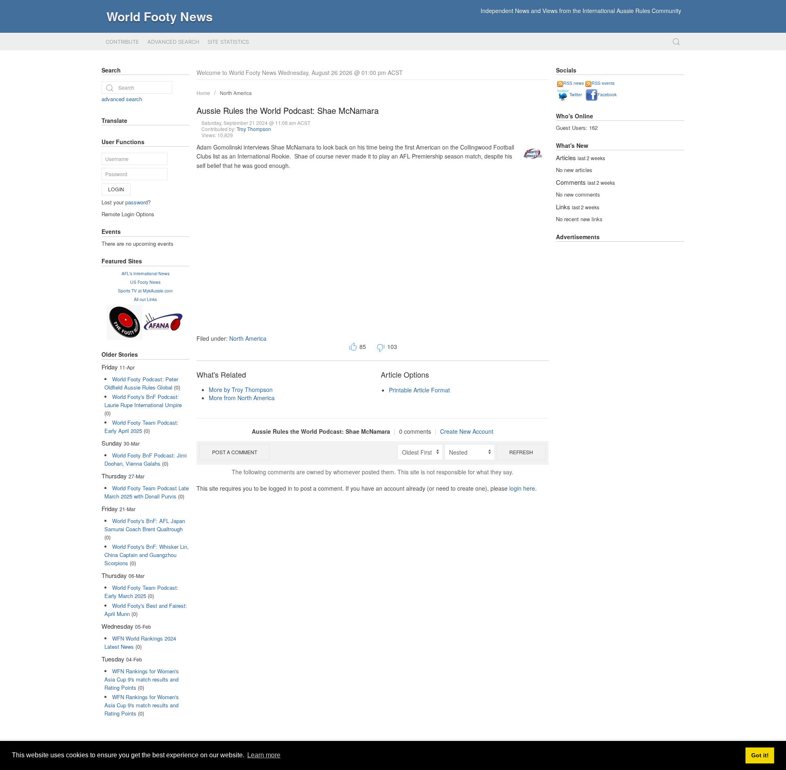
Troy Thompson (254, 128)
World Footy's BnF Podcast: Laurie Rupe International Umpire (143, 401)
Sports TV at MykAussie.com (145, 291)
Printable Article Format (419, 390)
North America (236, 92)
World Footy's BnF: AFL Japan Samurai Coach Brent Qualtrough (144, 525)
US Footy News (145, 282)
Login (116, 189)
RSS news (573, 83)
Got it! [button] (760, 755)
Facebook (607, 94)
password (136, 202)
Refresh (521, 451)
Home (203, 92)
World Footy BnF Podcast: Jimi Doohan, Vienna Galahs (145, 459)
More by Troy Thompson (241, 389)
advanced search (122, 99)
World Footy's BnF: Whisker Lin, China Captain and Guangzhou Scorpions (146, 555)
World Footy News (159, 16)
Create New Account (466, 431)
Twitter (575, 94)
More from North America (242, 398)
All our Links (145, 299)
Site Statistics (228, 41)
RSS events (603, 83)
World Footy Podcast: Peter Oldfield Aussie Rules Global (141, 383)
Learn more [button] (263, 755)
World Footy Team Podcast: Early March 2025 (141, 592)
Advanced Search (173, 41)
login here (522, 488)
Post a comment (234, 451)
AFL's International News (145, 273)
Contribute (122, 41)
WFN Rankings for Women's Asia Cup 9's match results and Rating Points (141, 679)
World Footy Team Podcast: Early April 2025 (141, 427)
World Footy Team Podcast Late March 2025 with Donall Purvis (146, 492)
